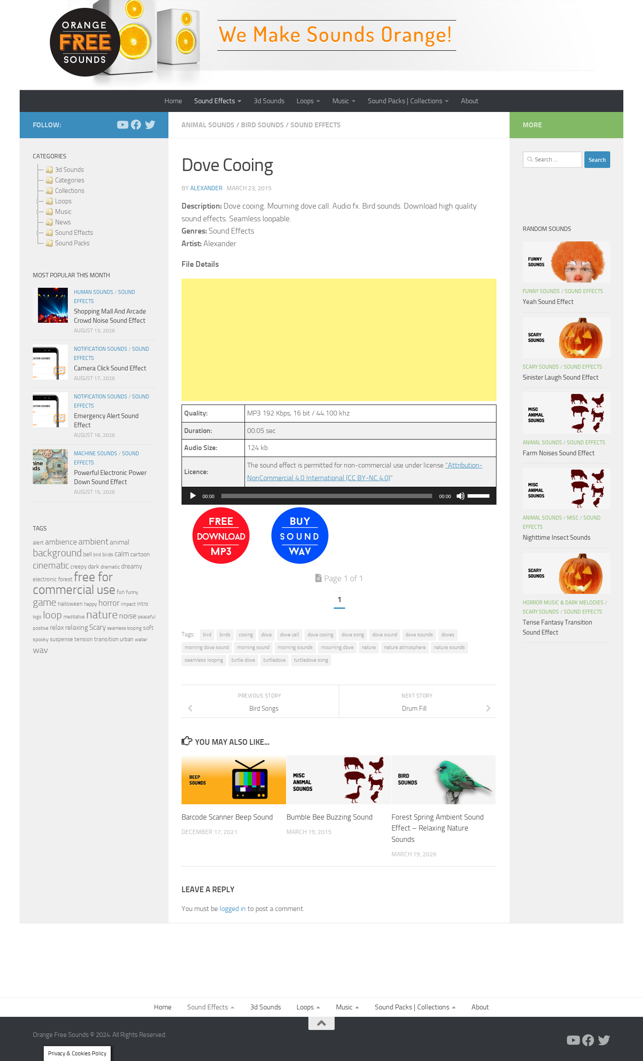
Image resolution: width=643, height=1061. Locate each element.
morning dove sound (207, 647)
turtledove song (311, 660)
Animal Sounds (208, 125)
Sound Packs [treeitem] (72, 243)
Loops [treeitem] (63, 201)
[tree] (94, 206)
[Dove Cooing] (221, 561)
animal (119, 542)
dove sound (384, 635)
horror (108, 603)
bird (207, 635)
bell (87, 554)
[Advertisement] (339, 340)
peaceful (146, 617)
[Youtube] (122, 124)
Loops (305, 101)
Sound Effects (214, 101)
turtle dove (243, 660)
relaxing (76, 628)
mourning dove (337, 647)
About (470, 101)
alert (38, 542)
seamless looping (204, 660)
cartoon (140, 554)
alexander (206, 188)
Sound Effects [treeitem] (74, 233)
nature (369, 647)
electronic (45, 579)
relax (57, 627)
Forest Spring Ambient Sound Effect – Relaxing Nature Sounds (437, 827)
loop (52, 614)
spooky (41, 639)
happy (90, 604)
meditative (74, 617)
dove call (289, 635)
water (141, 639)
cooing (246, 635)
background (57, 553)
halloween (70, 603)
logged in (233, 908)
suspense (61, 639)
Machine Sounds (95, 453)
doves (447, 635)
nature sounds (449, 647)
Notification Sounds (100, 349)
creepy (78, 566)
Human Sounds (93, 292)
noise (127, 615)
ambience (61, 542)
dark (93, 566)
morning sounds (295, 647)
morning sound (253, 647)
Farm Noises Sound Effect (558, 453)
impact (128, 604)
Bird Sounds (262, 125)
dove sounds (419, 635)
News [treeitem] (63, 222)
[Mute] (460, 496)
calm (122, 554)
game (44, 602)
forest (65, 579)
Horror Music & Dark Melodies (563, 603)
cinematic (51, 565)
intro (142, 603)
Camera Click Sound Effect (110, 368)
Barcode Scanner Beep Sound (227, 816)
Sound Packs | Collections (405, 101)
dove (266, 635)
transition (106, 639)
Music (340, 101)
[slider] (480, 495)
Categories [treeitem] (69, 180)
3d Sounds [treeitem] (69, 170)
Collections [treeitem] (69, 191)
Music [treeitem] (63, 212)
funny (132, 592)
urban (126, 639)
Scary (97, 627)
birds (225, 635)
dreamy (131, 566)
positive (41, 628)
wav (40, 650)
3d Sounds (269, 101)
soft (148, 628)
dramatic (110, 567)
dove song (353, 635)
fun (121, 592)
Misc (573, 518)
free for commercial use (74, 583)
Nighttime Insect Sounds (557, 537)
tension (83, 639)
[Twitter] (150, 124)
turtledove (274, 660)
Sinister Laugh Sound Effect (560, 377)
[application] (339, 496)
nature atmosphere (405, 647)
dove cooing (320, 635)
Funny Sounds (541, 291)
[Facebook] (136, 124)
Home (173, 101)
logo (37, 617)
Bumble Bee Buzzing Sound (330, 816)
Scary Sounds (541, 367)
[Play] (193, 496)
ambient (93, 542)
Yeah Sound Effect (548, 302)
